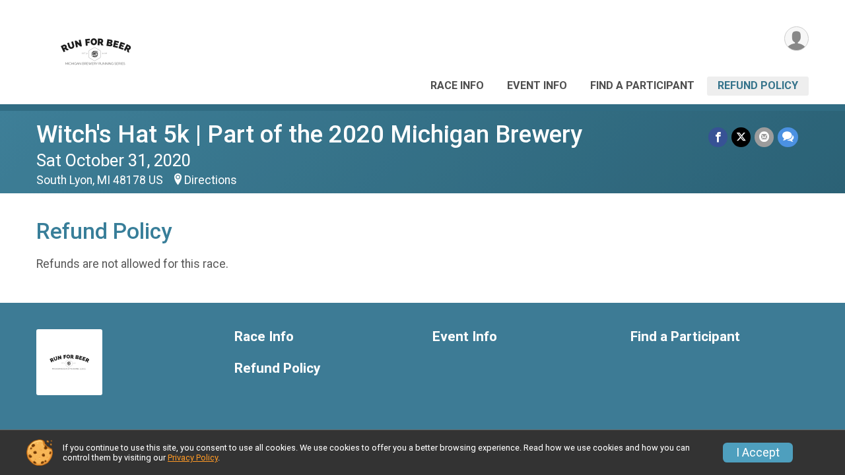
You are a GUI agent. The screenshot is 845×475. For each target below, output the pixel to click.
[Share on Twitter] (741, 136)
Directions (210, 180)
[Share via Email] (764, 136)
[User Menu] (796, 38)
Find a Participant (642, 85)
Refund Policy (758, 85)
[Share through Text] (788, 136)
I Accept (758, 452)
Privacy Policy (193, 457)
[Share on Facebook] (717, 136)
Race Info (457, 85)
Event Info (537, 85)
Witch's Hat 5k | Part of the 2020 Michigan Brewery (309, 134)
